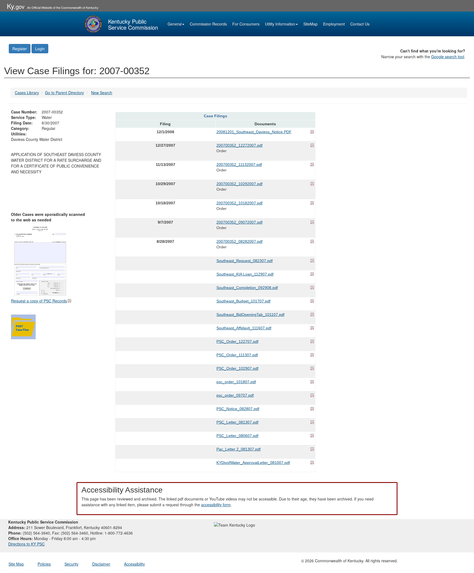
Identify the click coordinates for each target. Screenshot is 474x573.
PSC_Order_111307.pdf (237, 355)
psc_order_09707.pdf (235, 395)
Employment (334, 24)
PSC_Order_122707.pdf (237, 341)
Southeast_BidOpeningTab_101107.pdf (250, 314)
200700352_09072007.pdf (239, 222)
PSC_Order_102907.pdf (237, 368)
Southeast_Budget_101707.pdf (243, 301)
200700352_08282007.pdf (239, 241)
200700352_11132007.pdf (239, 164)
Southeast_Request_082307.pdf (244, 260)
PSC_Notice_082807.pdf (237, 409)
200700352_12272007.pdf (239, 145)
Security (71, 564)
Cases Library (27, 92)
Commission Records (208, 24)
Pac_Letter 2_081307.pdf (238, 449)
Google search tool (447, 56)
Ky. (15, 6)
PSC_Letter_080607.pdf (237, 435)
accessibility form (216, 504)
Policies (44, 564)
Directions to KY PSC (26, 544)
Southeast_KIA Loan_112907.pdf (244, 274)
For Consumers (245, 24)
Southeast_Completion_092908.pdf (247, 287)
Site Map (16, 564)
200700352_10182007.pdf (239, 203)
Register (19, 48)
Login (40, 48)
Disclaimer (101, 564)
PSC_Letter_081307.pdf (237, 422)
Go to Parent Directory (64, 92)
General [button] (175, 24)
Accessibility (134, 564)
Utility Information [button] (280, 24)
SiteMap (310, 24)
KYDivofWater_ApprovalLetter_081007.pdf (253, 462)
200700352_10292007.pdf (239, 184)
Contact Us (359, 24)
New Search (101, 92)
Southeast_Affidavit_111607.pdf (243, 328)
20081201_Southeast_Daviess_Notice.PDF (254, 132)
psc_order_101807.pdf (236, 382)
